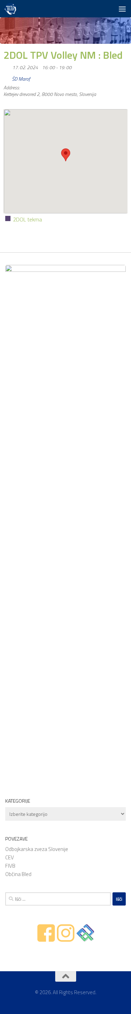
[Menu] (122, 8)
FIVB (10, 866)
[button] (65, 155)
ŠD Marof (21, 79)
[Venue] (7, 77)
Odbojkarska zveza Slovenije (36, 849)
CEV (9, 857)
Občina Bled (18, 874)
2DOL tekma (27, 219)
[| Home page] (12, 9)
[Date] (7, 66)
